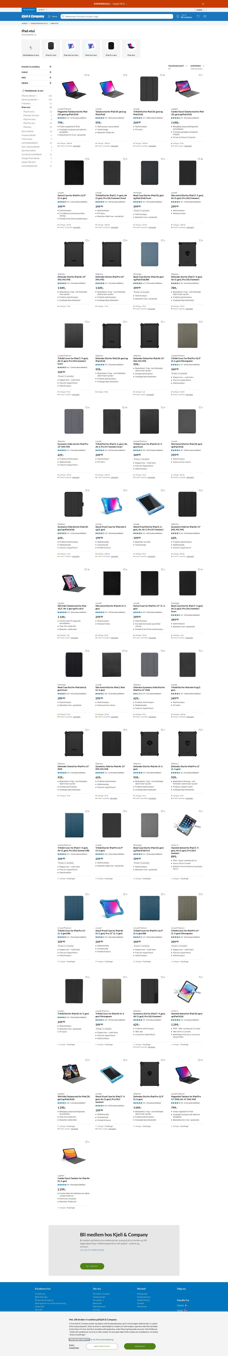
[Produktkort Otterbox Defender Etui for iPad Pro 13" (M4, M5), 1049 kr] (111, 254)
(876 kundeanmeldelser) (116, 450)
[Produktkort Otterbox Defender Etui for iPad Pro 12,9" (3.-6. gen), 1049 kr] (149, 1074)
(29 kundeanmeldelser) (116, 854)
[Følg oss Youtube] (191, 1293)
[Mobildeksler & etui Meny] (49, 23)
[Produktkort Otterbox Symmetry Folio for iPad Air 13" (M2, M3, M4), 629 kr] (111, 743)
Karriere (96, 1309)
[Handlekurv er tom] (205, 16)
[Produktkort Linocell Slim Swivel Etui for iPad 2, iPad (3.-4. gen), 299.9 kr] (111, 664)
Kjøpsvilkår (39, 1306)
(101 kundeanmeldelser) (154, 450)
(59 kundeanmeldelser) (192, 615)
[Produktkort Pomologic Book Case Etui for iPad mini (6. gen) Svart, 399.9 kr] (74, 664)
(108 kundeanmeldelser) (192, 694)
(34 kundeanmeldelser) (192, 533)
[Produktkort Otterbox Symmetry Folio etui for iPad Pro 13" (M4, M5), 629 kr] (74, 421)
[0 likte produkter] (198, 16)
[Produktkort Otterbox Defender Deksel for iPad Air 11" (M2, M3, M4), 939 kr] (149, 335)
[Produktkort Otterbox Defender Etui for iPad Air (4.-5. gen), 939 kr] (149, 743)
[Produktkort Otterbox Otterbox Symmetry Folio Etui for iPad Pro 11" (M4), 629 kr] (149, 664)
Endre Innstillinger (74, 1346)
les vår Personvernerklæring (101, 1339)
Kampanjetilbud (143, 1297)
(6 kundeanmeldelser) (191, 283)
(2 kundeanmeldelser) (78, 283)
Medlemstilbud (143, 1300)
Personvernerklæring (44, 1300)
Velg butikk (76, 146)
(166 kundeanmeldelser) (78, 367)
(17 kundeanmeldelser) (116, 773)
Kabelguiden (142, 1294)
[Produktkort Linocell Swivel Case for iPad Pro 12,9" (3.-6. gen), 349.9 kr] (74, 173)
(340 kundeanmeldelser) (192, 450)
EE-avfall (39, 1309)
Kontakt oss (40, 1294)
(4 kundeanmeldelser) (115, 365)
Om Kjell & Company (101, 1294)
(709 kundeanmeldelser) (192, 202)
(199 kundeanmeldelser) (116, 612)
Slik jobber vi (98, 1300)
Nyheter (140, 1303)
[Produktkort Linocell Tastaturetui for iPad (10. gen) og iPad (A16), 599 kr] (111, 89)
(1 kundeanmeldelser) (115, 283)
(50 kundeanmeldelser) (192, 365)
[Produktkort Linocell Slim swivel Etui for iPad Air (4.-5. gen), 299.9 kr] (111, 583)
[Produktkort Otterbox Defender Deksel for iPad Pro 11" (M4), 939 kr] (74, 743)
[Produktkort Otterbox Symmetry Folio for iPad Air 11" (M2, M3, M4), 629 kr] (187, 504)
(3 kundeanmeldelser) (153, 773)
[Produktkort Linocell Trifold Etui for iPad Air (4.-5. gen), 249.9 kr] (74, 991)
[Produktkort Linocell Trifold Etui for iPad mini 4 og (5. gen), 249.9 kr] (187, 664)
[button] (35, 34)
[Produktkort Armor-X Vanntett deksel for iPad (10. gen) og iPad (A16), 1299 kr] (187, 991)
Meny (54, 16)
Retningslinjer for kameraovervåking (50, 1303)
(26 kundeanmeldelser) (78, 612)
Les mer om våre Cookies (79, 1339)
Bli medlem (92, 1266)
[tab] (29, 10)
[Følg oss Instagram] (185, 1293)
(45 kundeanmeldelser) (78, 1017)
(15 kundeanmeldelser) (116, 694)
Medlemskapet (99, 1297)
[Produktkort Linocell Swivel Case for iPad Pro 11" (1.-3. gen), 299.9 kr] (149, 583)
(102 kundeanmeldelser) (78, 202)
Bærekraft (97, 1303)
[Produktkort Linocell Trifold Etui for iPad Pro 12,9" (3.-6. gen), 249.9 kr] (111, 825)
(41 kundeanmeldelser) (78, 694)
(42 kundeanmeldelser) (78, 937)
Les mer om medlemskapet (92, 1250)
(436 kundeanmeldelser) (116, 202)
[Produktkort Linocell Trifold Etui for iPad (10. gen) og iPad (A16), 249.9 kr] (149, 89)
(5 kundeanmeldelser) (153, 694)
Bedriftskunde (41, 1297)
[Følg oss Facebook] (178, 1293)
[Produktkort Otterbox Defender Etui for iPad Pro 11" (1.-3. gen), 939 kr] (187, 743)
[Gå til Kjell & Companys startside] (34, 16)
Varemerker (142, 1306)
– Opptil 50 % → (111, 3)
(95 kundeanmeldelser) (154, 202)
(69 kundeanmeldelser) (116, 1106)
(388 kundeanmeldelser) (154, 118)
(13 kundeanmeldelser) (78, 533)
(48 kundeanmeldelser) (154, 533)
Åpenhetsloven (99, 1306)
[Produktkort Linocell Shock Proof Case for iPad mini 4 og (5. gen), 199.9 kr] (111, 504)
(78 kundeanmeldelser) (154, 612)
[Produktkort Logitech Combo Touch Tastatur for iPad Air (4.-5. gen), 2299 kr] (74, 1155)
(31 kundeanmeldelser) (192, 1103)
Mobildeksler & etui (34, 90)
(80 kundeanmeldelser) (116, 118)
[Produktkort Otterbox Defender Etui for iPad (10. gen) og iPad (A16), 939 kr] (111, 335)
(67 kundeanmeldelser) (78, 118)
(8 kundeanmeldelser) (191, 118)
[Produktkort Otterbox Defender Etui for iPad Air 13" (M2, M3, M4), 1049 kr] (74, 254)
